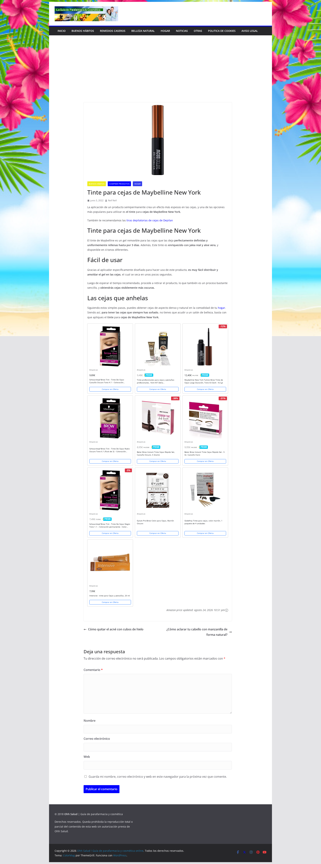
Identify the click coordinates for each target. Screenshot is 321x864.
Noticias (182, 31)
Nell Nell (112, 200)
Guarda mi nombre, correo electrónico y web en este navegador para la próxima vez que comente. (158, 777)
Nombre (89, 721)
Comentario (93, 670)
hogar (221, 308)
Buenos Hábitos (83, 31)
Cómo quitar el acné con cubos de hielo (115, 629)
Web (87, 757)
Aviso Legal (249, 31)
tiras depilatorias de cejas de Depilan (150, 220)
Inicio (62, 31)
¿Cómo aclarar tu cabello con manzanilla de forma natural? (196, 632)
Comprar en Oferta (110, 389)
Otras (198, 31)
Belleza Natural (143, 31)
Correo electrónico (97, 739)
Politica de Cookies (222, 31)
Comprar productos (119, 183)
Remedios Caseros (112, 31)
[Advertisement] (160, 74)
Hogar (165, 31)
